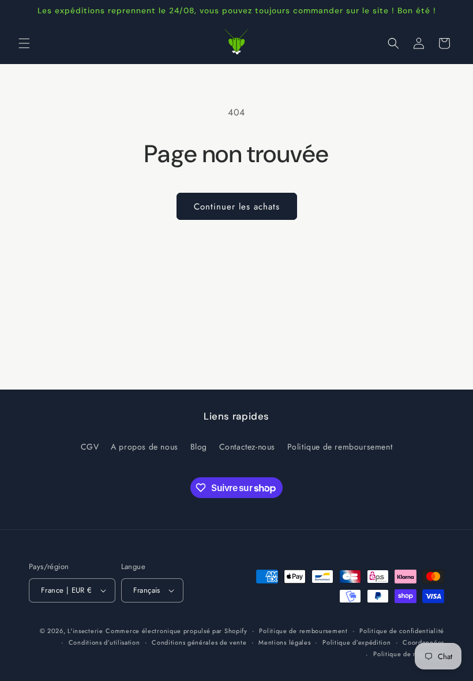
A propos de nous (144, 446)
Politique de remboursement (340, 446)
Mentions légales (284, 642)
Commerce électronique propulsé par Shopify (176, 630)
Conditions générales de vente (199, 642)
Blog (198, 446)
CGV (90, 446)
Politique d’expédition (356, 642)
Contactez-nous (247, 446)
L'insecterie (85, 630)
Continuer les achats (237, 206)
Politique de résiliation (408, 653)
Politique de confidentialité (401, 630)
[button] (24, 43)
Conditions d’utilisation (104, 642)
